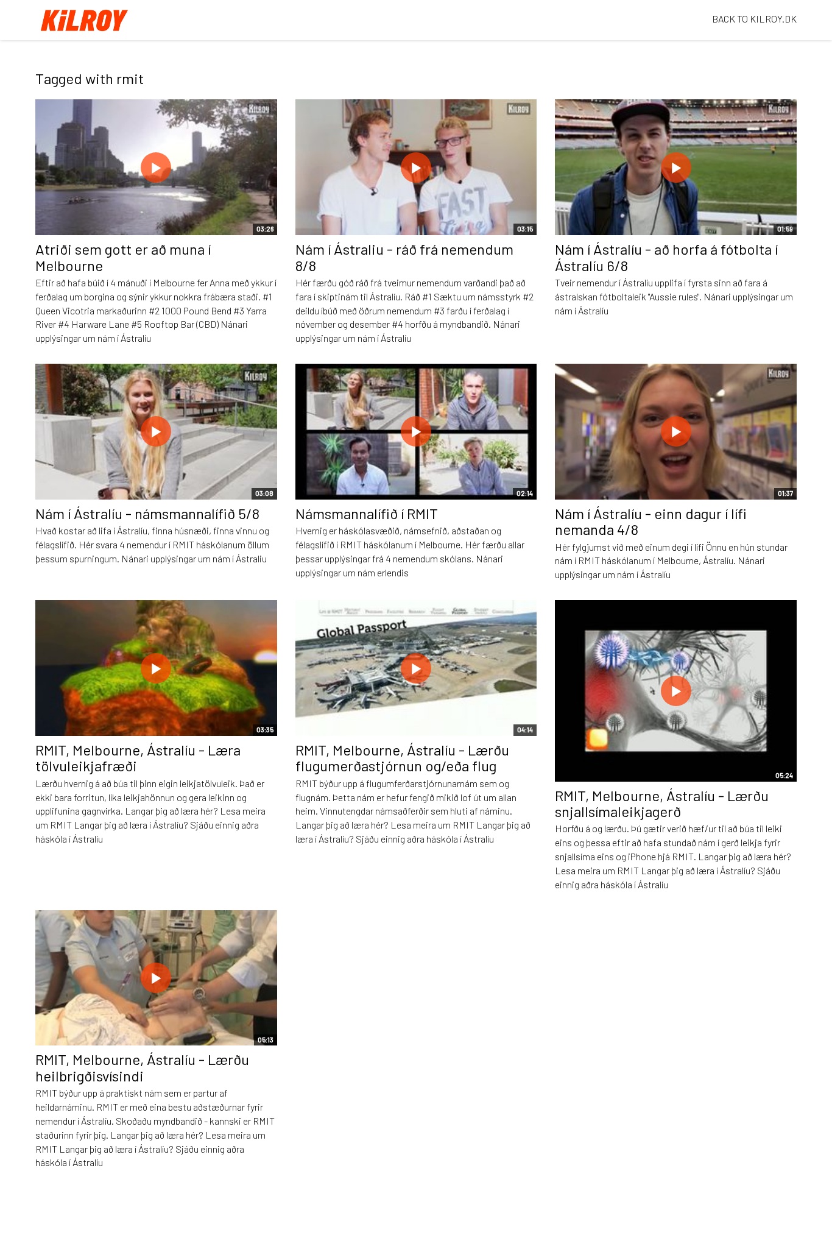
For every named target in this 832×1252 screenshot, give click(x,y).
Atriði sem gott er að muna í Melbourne (123, 257)
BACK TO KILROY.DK (754, 18)
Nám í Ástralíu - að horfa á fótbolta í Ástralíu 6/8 (666, 257)
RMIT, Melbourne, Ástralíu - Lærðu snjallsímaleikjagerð (662, 803)
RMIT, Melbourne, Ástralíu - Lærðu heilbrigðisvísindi (142, 1067)
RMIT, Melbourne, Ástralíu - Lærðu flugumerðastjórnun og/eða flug (402, 757)
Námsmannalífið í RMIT (366, 513)
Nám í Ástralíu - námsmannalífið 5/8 (147, 513)
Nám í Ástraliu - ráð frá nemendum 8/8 (404, 257)
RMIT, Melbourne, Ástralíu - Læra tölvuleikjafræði (138, 757)
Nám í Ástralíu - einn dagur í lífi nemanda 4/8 (651, 521)
